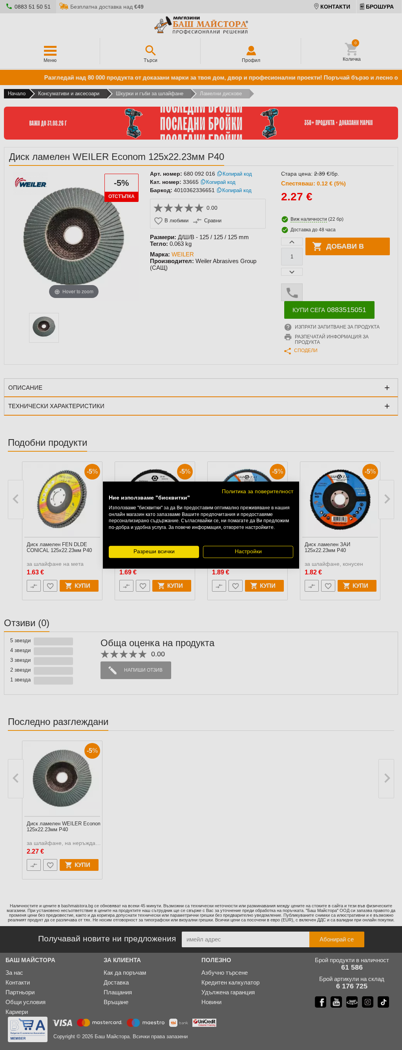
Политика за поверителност (257, 491)
